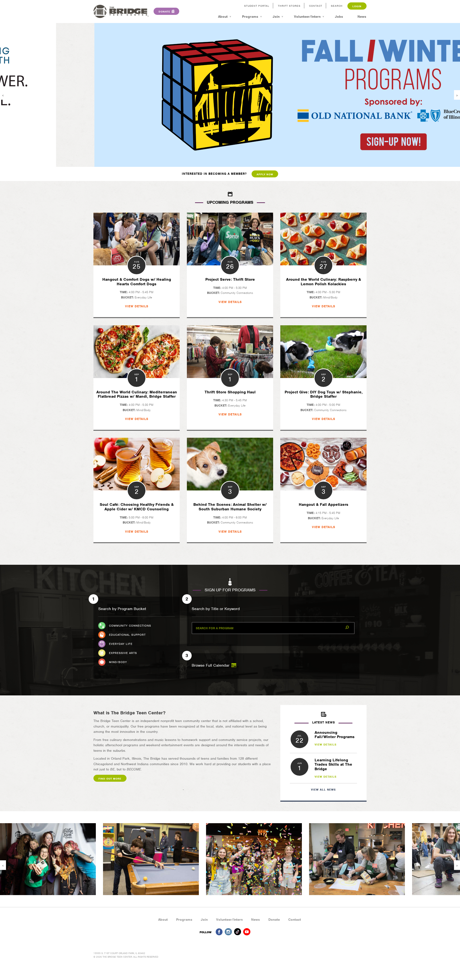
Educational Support (127, 635)
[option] (230, 95)
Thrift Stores (289, 5)
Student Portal (256, 5)
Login (357, 6)
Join (276, 16)
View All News (323, 790)
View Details (136, 306)
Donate (274, 919)
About (223, 16)
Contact (315, 5)
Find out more (109, 778)
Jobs (339, 16)
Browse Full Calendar (211, 665)
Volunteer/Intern (307, 16)
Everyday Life (120, 644)
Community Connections (130, 626)
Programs (250, 16)
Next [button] (457, 95)
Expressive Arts (123, 653)
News (361, 16)
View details (326, 744)
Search (337, 5)
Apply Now (265, 174)
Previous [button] (3, 95)
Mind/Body (118, 662)
